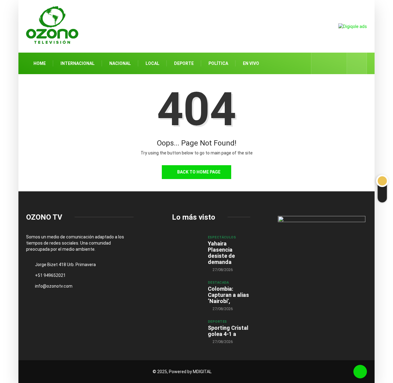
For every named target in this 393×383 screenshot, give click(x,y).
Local (152, 63)
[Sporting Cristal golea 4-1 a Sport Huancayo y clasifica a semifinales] (187, 330)
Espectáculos (222, 237)
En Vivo (251, 63)
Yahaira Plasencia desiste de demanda (221, 252)
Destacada (218, 283)
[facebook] (319, 63)
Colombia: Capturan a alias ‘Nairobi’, (228, 294)
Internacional (77, 63)
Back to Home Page (198, 172)
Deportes (217, 322)
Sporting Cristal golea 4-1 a (228, 331)
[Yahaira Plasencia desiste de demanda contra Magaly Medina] (187, 246)
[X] (329, 63)
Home (39, 63)
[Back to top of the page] (360, 371)
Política (218, 63)
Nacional (120, 63)
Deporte (184, 63)
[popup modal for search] (357, 63)
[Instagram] (338, 63)
